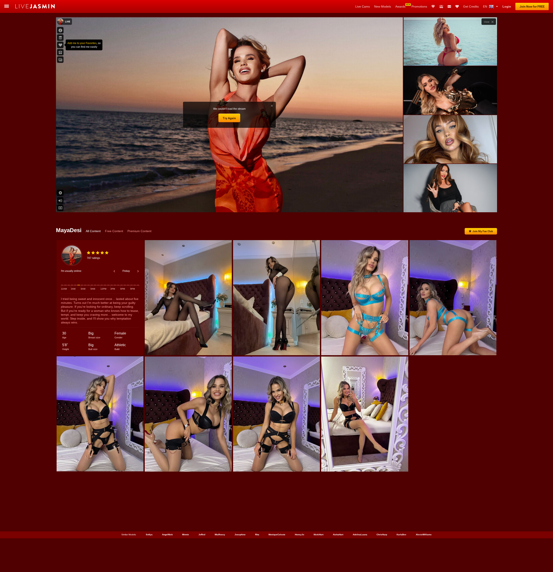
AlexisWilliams (424, 534)
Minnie (185, 534)
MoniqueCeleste (277, 534)
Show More (450, 204)
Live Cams (362, 6)
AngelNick (167, 534)
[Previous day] (114, 271)
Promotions (419, 6)
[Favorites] (457, 6)
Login (506, 6)
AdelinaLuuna (360, 534)
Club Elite (433, 6)
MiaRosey (220, 534)
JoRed (202, 534)
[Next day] (138, 271)
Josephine (240, 534)
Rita (257, 534)
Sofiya (149, 534)
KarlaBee (401, 534)
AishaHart (338, 534)
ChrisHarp (382, 534)
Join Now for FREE (532, 6)
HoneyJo (299, 534)
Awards (400, 6)
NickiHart (318, 534)
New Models (382, 6)
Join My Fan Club (482, 231)
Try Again (229, 118)
